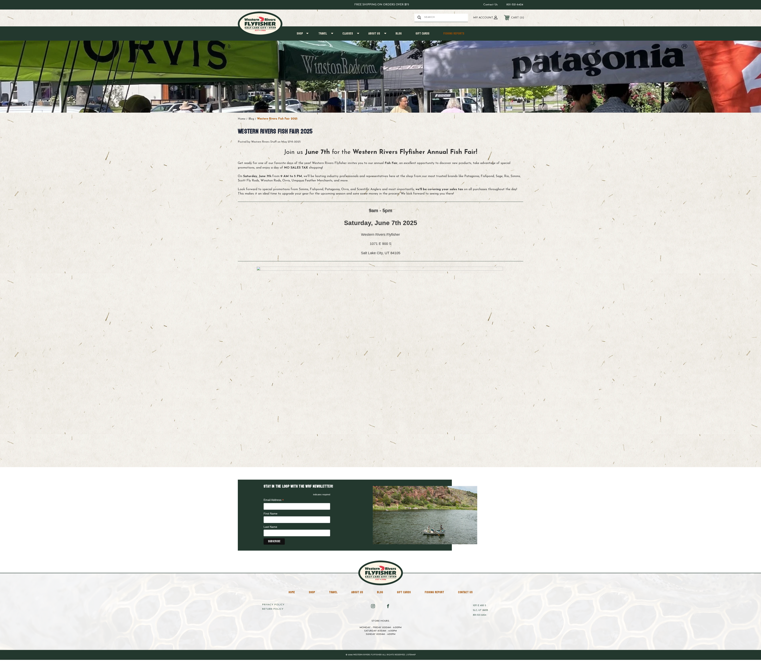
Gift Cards (422, 33)
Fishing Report (434, 592)
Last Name (270, 526)
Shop (300, 33)
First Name (270, 513)
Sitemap (411, 655)
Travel (322, 33)
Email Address (274, 500)
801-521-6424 (514, 4)
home (292, 592)
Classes (347, 33)
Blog (399, 33)
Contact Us (490, 4)
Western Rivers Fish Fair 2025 (275, 131)
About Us (374, 33)
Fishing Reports (453, 33)
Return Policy (273, 609)
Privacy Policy (273, 605)
